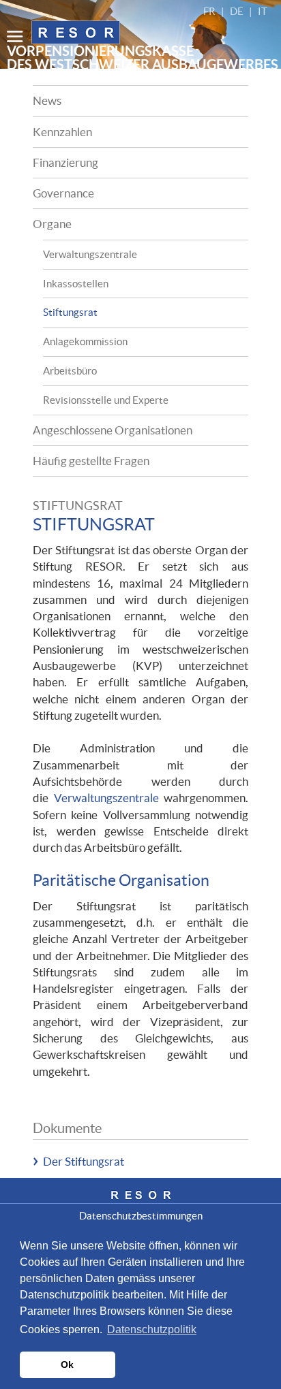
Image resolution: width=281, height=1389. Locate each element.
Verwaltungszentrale (90, 254)
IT (262, 11)
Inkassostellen (75, 283)
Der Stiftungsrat (83, 1161)
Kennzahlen (62, 131)
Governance (63, 193)
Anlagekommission (85, 341)
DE (236, 11)
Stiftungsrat (70, 312)
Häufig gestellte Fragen (91, 460)
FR (209, 11)
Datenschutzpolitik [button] (151, 1329)
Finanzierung (65, 162)
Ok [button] (67, 1364)
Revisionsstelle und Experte (105, 400)
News (47, 100)
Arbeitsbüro (70, 371)
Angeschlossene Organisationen (112, 430)
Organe (52, 223)
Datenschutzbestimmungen (141, 1216)
